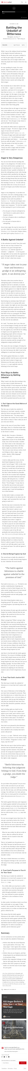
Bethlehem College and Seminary (11, 977)
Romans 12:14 (20, 796)
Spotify (23, 45)
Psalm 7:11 (4, 116)
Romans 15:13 (5, 364)
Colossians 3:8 (6, 137)
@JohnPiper (11, 973)
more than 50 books (14, 982)
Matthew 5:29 (6, 231)
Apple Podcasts (16, 45)
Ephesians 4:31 (21, 141)
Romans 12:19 (5, 735)
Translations (4, 1068)
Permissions (10, 1068)
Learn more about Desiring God (11, 1051)
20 (2, 798)
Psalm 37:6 (13, 808)
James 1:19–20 (13, 92)
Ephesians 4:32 (12, 584)
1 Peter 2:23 (16, 812)
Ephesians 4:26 (15, 119)
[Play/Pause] (14, 8)
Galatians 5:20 (22, 145)
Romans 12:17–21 (12, 38)
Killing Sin (22, 38)
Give (25, 1068)
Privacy (15, 1068)
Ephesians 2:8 (6, 249)
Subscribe (23, 1062)
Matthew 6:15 (5, 201)
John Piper (5, 973)
